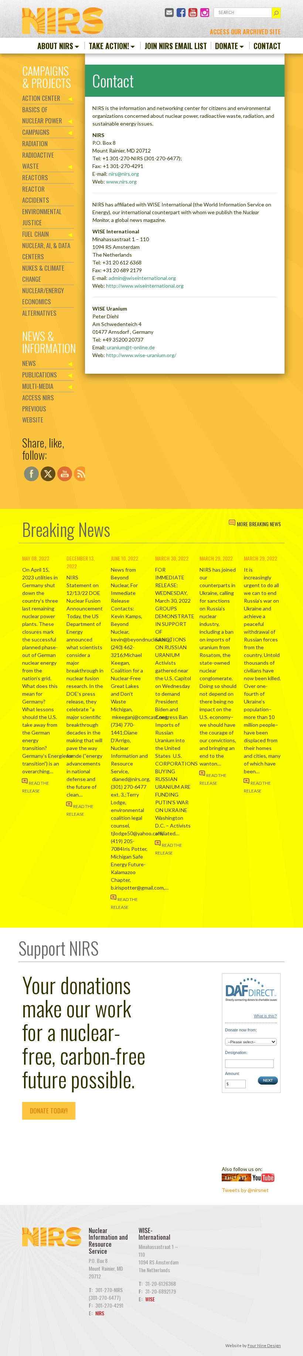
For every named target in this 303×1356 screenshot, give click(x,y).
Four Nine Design (264, 1345)
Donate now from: (241, 1030)
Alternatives (39, 313)
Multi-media (37, 386)
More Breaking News (259, 524)
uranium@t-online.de (131, 347)
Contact (267, 45)
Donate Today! (49, 1110)
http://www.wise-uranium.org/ (141, 355)
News (29, 363)
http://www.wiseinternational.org (145, 285)
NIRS (99, 1313)
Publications (39, 374)
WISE (150, 1299)
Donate (226, 45)
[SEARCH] (276, 12)
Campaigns (36, 132)
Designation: (236, 1052)
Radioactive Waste (38, 160)
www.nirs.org (121, 181)
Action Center (41, 98)
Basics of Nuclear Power (42, 115)
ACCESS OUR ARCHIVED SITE (245, 31)
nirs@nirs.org (124, 174)
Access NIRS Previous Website (38, 408)
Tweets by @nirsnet (245, 1190)
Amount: (232, 1073)
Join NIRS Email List (175, 45)
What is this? (265, 1016)
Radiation (35, 143)
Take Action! (109, 45)
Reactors (35, 177)
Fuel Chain (35, 234)
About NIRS (55, 45)
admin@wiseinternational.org (142, 278)
